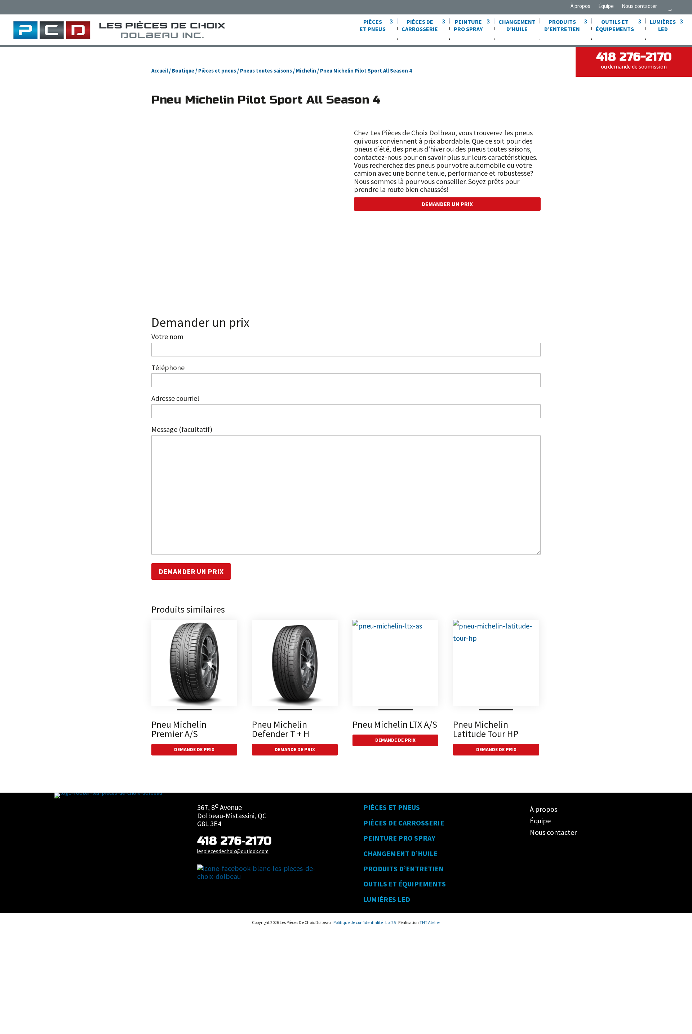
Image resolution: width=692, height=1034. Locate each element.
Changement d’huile (517, 25)
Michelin (306, 70)
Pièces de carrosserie (403, 822)
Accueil (159, 70)
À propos (580, 6)
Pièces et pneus (217, 70)
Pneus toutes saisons (266, 70)
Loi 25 (390, 922)
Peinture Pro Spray (399, 837)
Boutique (183, 70)
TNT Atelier (430, 922)
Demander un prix (447, 203)
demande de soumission (637, 66)
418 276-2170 (633, 57)
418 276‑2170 (234, 841)
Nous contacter (639, 6)
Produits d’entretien (403, 868)
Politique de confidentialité (358, 922)
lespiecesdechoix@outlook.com (233, 851)
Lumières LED (386, 899)
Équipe (606, 6)
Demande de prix (194, 749)
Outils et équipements (404, 883)
